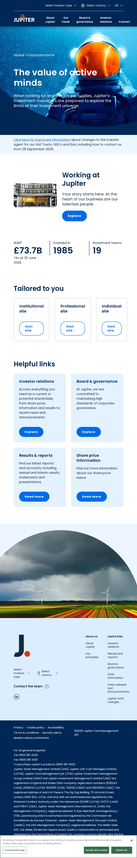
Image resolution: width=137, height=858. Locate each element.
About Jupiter (50, 20)
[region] (68, 846)
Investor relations (106, 20)
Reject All (121, 850)
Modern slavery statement (31, 738)
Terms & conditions (26, 733)
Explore (74, 216)
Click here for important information (42, 140)
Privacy (18, 727)
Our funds (66, 20)
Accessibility (56, 727)
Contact (124, 22)
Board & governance (84, 20)
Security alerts (51, 733)
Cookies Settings (15, 850)
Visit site (34, 328)
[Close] (131, 840)
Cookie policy (35, 727)
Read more (34, 496)
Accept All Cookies (96, 850)
